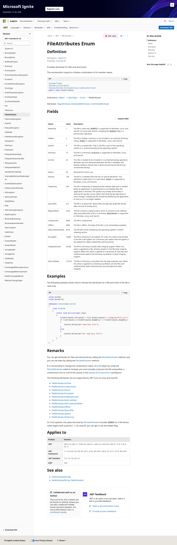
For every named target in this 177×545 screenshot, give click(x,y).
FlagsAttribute (63, 104)
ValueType (72, 97)
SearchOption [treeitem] (10, 227)
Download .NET (166, 27)
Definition (152, 40)
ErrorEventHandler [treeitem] (12, 101)
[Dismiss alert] (172, 5)
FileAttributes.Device (61, 390)
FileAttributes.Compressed (64, 386)
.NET (57, 36)
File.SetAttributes (83, 360)
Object (62, 97)
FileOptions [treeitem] (9, 141)
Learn (50, 36)
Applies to (152, 53)
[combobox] (16, 39)
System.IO (62, 58)
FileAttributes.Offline (61, 407)
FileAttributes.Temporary (63, 417)
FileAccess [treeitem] (9, 110)
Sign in (171, 21)
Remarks (151, 50)
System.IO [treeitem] (9, 48)
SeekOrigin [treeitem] (9, 232)
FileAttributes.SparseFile (63, 410)
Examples (152, 47)
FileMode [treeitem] (8, 132)
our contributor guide (62, 511)
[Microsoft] (4, 21)
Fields (150, 43)
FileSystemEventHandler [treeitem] (14, 158)
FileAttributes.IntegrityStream (65, 396)
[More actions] (128, 36)
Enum (82, 97)
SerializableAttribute (80, 104)
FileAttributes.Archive (61, 383)
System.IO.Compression (99, 372)
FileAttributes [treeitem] (10, 114)
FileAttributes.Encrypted (63, 393)
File (99, 366)
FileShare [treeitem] (8, 145)
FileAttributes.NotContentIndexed (67, 403)
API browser (67, 36)
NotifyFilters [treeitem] (10, 201)
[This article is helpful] (168, 64)
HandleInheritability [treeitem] (13, 172)
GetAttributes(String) (61, 477)
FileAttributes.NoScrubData (64, 400)
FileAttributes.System (61, 413)
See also (151, 56)
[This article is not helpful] (170, 64)
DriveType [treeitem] (9, 88)
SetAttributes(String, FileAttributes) (68, 480)
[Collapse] (30, 34)
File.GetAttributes (110, 357)
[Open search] (165, 21)
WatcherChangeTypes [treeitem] (14, 280)
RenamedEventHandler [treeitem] (14, 223)
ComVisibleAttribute (100, 104)
